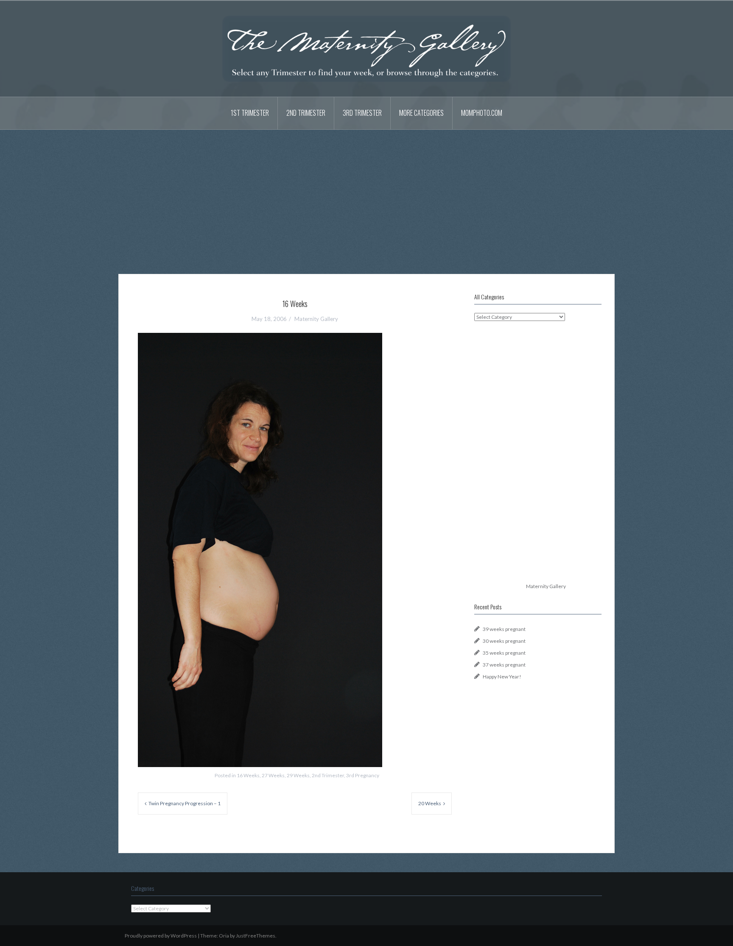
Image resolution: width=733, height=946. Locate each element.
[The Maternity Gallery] (366, 48)
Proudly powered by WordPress (161, 935)
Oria (224, 935)
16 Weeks (248, 775)
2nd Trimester (305, 113)
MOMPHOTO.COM (481, 113)
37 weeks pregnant (504, 664)
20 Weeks (429, 803)
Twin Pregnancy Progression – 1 (184, 803)
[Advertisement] (366, 195)
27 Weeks (273, 775)
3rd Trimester (362, 113)
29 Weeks (298, 775)
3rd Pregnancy (362, 775)
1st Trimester (250, 113)
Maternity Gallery (316, 318)
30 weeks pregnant (504, 641)
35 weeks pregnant (504, 653)
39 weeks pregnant (504, 629)
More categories (421, 113)
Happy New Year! (502, 676)
